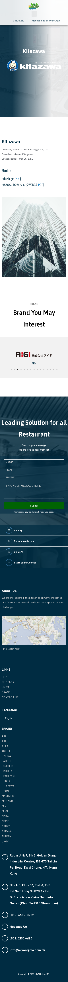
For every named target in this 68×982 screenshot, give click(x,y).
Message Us (18, 926)
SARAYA (7, 831)
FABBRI (6, 761)
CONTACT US (10, 697)
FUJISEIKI (8, 766)
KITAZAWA (8, 786)
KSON (5, 791)
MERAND (7, 801)
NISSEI (6, 821)
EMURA (6, 756)
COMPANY (8, 682)
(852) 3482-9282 (22, 915)
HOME (5, 677)
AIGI (4, 741)
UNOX (5, 687)
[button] (34, 14)
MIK (4, 806)
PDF (17, 179)
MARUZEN (8, 796)
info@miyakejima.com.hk (27, 950)
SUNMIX (6, 836)
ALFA (5, 746)
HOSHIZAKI (8, 776)
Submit (34, 505)
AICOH (5, 735)
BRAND (6, 692)
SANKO (6, 826)
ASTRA (6, 750)
